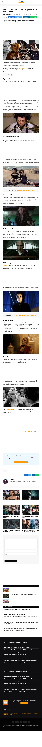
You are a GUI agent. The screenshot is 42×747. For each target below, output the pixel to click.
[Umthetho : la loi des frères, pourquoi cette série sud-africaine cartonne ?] (6, 596)
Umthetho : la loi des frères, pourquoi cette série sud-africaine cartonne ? (23, 594)
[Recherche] (39, 2)
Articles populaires (22, 725)
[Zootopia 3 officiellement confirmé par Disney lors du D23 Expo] (6, 601)
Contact (4, 726)
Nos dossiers (5, 712)
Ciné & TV (9, 5)
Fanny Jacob (8, 14)
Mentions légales (35, 725)
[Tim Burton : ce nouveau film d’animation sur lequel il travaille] (30, 495)
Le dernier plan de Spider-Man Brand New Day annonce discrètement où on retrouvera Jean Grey (21, 620)
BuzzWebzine (5, 5)
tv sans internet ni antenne (28, 713)
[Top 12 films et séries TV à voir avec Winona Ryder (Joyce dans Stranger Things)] (11, 495)
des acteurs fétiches (21, 68)
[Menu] (2, 2)
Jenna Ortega (10, 409)
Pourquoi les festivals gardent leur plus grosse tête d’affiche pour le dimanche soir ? (19, 652)
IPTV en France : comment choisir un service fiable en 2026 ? (14, 630)
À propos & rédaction (15, 725)
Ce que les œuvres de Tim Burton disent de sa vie (23, 190)
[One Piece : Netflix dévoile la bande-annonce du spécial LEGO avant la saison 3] (6, 590)
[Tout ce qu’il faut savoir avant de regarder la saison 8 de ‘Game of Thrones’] (30, 524)
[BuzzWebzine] (21, 2)
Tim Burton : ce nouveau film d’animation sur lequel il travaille (30, 501)
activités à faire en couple (7, 713)
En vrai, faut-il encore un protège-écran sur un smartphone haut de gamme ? (17, 665)
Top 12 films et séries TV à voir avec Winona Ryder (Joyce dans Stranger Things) (10, 502)
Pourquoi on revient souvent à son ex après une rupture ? (14, 662)
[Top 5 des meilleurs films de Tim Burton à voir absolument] (11, 524)
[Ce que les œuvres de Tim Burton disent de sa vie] (11, 510)
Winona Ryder (6, 265)
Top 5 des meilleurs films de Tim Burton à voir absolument (24, 315)
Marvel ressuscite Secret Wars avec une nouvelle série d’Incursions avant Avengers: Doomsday (21, 628)
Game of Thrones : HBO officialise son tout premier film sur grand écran (17, 625)
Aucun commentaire (24, 14)
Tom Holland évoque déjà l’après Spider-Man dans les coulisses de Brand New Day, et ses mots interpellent (20, 617)
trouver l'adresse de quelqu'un (17, 713)
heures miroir (9, 714)
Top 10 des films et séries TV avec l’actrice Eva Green (30, 517)
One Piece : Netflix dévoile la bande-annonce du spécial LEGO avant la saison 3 (23, 588)
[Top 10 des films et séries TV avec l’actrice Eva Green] (30, 510)
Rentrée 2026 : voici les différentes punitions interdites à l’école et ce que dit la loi (18, 644)
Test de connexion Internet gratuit (23, 712)
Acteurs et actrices (33, 712)
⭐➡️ (21, 461)
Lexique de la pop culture (12, 712)
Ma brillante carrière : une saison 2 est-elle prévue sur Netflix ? (15, 614)
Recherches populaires (29, 725)
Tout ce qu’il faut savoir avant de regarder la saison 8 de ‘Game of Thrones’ (30, 531)
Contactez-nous (24, 703)
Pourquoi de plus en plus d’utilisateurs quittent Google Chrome (15, 642)
